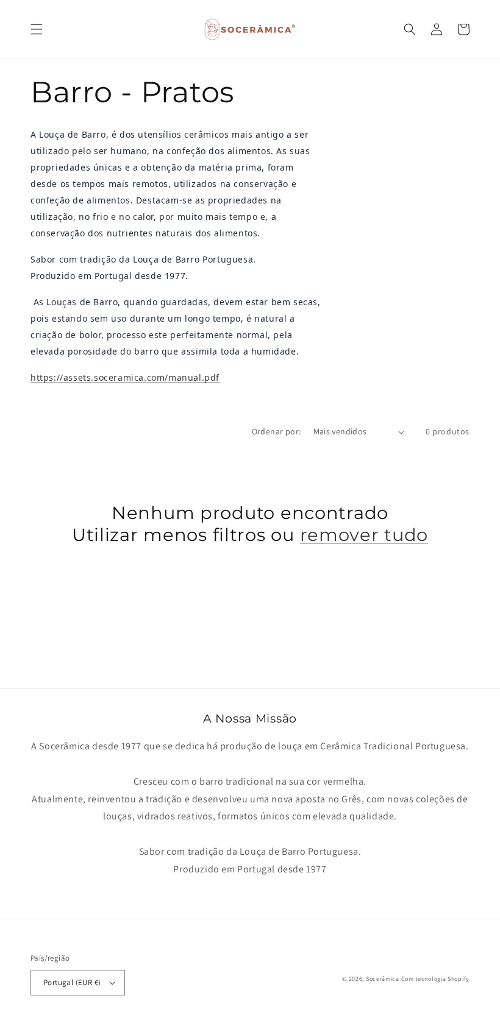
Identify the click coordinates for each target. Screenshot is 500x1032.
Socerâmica (382, 979)
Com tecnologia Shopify (435, 979)
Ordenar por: (276, 431)
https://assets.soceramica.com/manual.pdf (125, 377)
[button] (36, 29)
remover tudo (364, 534)
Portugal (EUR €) (72, 982)
